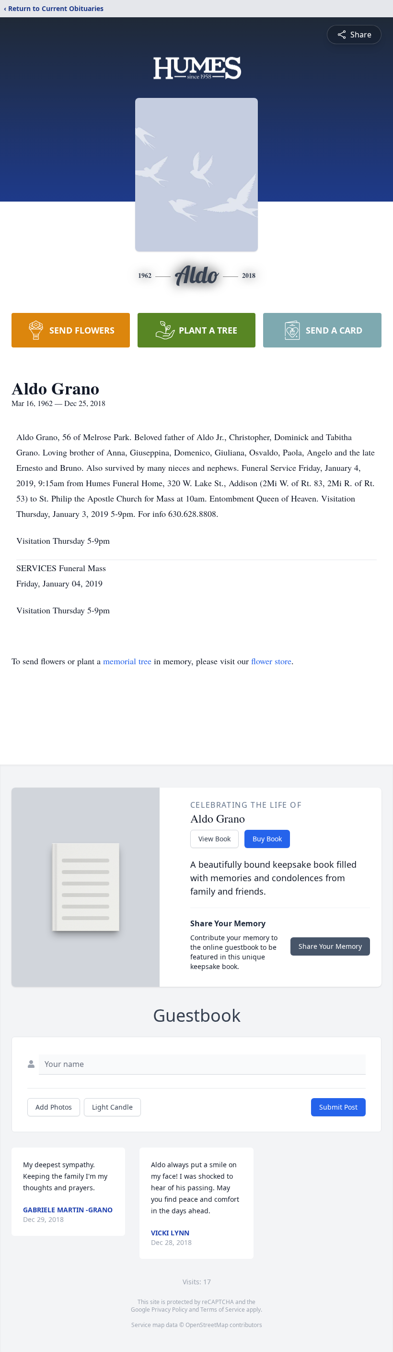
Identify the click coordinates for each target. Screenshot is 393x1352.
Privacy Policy (169, 1309)
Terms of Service (222, 1309)
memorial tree (127, 661)
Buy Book (267, 838)
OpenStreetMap (206, 1325)
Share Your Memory (330, 946)
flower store (271, 661)
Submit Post (338, 1107)
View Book (214, 838)
